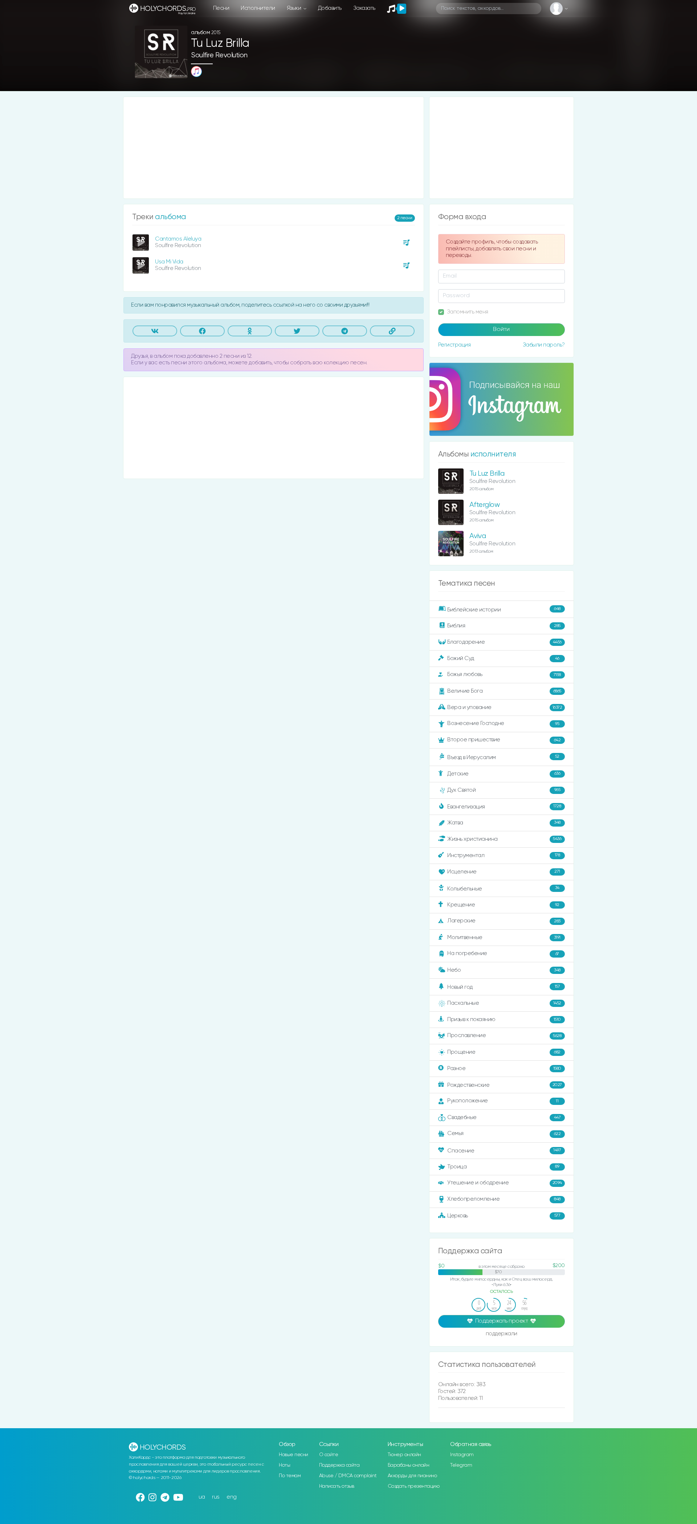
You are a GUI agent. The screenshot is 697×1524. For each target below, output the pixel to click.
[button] (179, 70)
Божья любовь (504, 674)
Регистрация (454, 345)
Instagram (462, 1454)
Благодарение (504, 642)
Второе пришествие (504, 739)
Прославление (504, 1035)
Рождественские (504, 1085)
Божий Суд (503, 658)
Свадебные (504, 1117)
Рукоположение (502, 1100)
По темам (290, 1475)
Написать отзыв (336, 1486)
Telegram (461, 1465)
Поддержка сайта (339, 1465)
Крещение (503, 905)
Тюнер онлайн (404, 1454)
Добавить (330, 8)
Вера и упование (504, 707)
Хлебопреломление (504, 1199)
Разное (504, 1068)
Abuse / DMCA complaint (348, 1475)
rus (216, 1497)
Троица (503, 1166)
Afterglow (484, 505)
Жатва (504, 823)
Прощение (504, 1052)
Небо (504, 970)
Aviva (477, 536)
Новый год (503, 987)
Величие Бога (504, 691)
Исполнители (258, 8)
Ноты (284, 1465)
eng (232, 1497)
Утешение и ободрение (504, 1182)
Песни (221, 8)
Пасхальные (504, 1003)
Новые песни (293, 1454)
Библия (504, 625)
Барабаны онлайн (408, 1465)
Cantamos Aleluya (178, 239)
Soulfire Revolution (219, 55)
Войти (501, 329)
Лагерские (504, 920)
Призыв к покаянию (504, 1019)
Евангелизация (504, 806)
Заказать (364, 8)
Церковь (503, 1215)
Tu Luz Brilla (487, 474)
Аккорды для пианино (412, 1475)
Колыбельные (503, 888)
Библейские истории (504, 610)
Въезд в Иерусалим (503, 757)
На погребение (503, 953)
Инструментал (503, 855)
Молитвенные (504, 937)
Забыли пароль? (544, 345)
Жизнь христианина (504, 838)
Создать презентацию (414, 1486)
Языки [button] (294, 8)
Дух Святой (503, 789)
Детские (503, 773)
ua (202, 1497)
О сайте (328, 1454)
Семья (504, 1133)
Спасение (504, 1150)
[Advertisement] (273, 147)
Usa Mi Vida (169, 262)
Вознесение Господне (503, 723)
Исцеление (503, 871)
